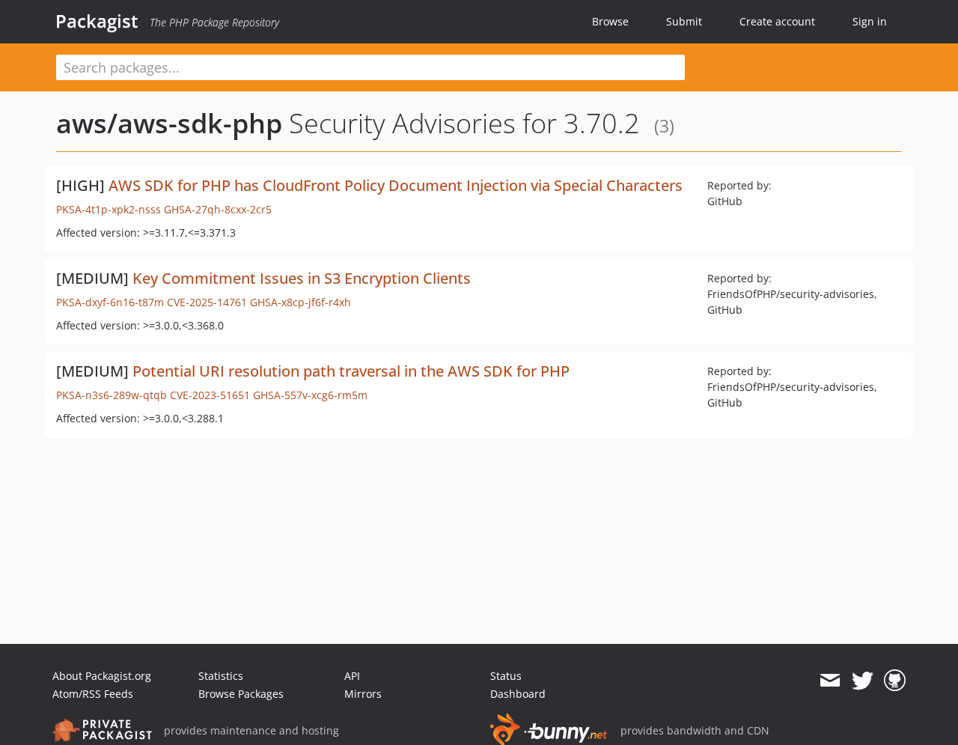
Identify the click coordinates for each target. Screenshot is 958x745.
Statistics (220, 676)
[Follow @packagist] (862, 680)
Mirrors (363, 694)
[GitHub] (895, 680)
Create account (777, 21)
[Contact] (829, 680)
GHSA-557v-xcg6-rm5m (310, 395)
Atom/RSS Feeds (92, 694)
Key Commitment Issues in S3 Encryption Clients (301, 278)
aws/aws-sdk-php (169, 123)
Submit (684, 21)
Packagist (96, 21)
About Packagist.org (101, 676)
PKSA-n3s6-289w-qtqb (111, 395)
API (352, 676)
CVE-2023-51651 (210, 395)
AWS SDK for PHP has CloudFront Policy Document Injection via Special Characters (396, 185)
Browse (610, 21)
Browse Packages (241, 694)
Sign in (869, 21)
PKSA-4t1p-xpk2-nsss (108, 209)
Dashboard (518, 694)
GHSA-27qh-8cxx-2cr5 (218, 209)
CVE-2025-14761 (207, 302)
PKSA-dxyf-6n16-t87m (110, 302)
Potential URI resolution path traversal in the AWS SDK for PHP (351, 371)
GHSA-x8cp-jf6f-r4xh (300, 302)
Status (506, 676)
